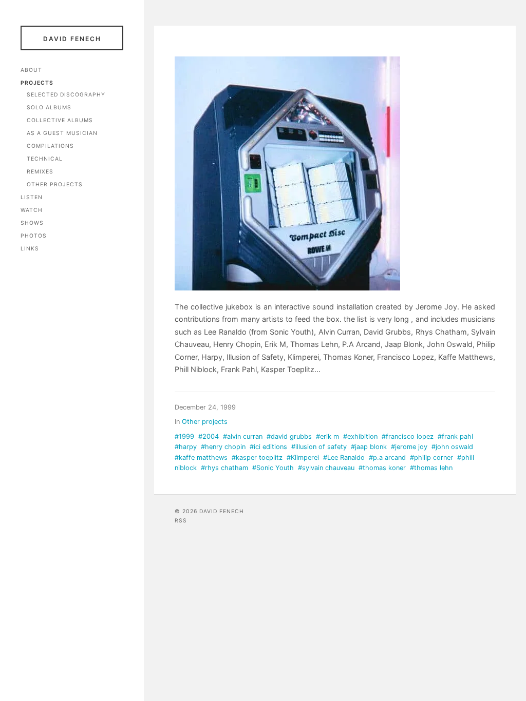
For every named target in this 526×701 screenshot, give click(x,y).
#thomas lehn (431, 468)
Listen (32, 197)
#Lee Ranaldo (344, 457)
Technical (45, 158)
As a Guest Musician (62, 133)
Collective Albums (60, 120)
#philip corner (431, 457)
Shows (32, 223)
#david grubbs (289, 436)
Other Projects (55, 184)
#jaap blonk (369, 447)
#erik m (327, 436)
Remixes (40, 171)
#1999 (184, 436)
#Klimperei (303, 457)
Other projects (205, 421)
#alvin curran (242, 436)
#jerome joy (409, 447)
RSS (181, 520)
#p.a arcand (387, 457)
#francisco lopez (408, 436)
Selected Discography (66, 94)
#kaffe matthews (201, 457)
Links (30, 248)
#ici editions (268, 447)
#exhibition (360, 436)
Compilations (50, 146)
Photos (34, 235)
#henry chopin (223, 447)
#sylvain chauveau (326, 468)
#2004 (208, 436)
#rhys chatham (224, 468)
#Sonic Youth (273, 468)
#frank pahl (455, 436)
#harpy (186, 447)
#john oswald (452, 447)
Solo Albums (49, 107)
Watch (32, 210)
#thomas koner (382, 468)
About (31, 70)
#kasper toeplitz (257, 457)
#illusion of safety (319, 447)
